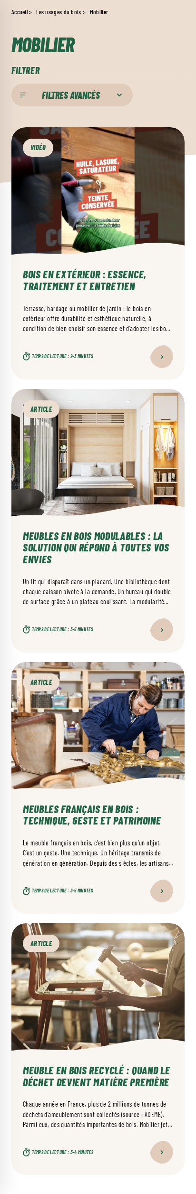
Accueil (19, 12)
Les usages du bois (58, 12)
